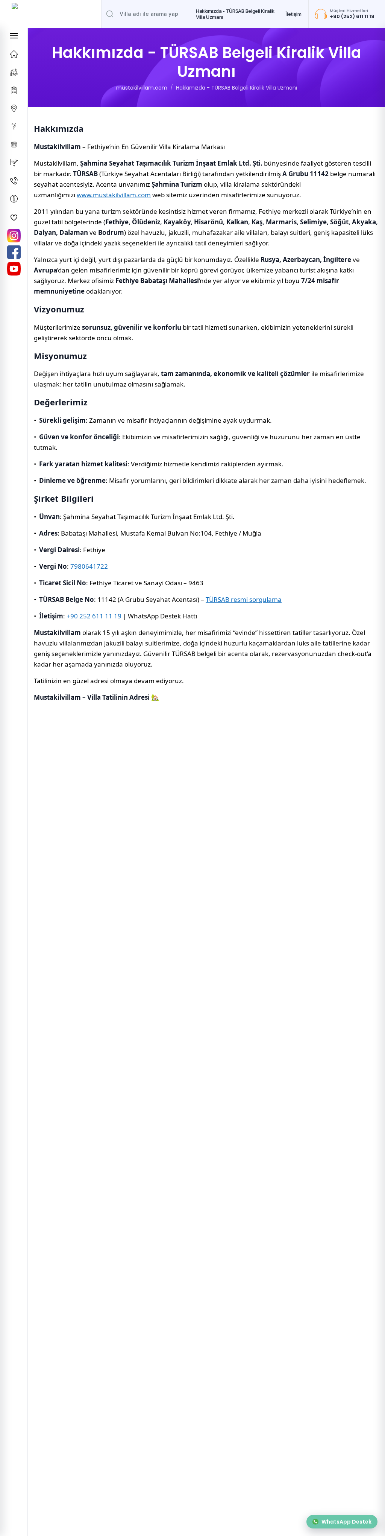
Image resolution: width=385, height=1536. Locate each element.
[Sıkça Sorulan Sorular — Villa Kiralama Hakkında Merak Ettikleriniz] (13, 126)
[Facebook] (14, 252)
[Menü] (13, 36)
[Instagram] (14, 235)
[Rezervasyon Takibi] (13, 144)
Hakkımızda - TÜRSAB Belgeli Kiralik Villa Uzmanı (235, 14)
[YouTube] (14, 269)
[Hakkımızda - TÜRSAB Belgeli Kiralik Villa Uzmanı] (13, 198)
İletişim (293, 14)
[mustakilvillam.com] (13, 54)
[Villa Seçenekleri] (13, 90)
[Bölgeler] (13, 108)
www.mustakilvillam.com (114, 194)
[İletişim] (13, 180)
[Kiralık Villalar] (13, 72)
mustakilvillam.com (141, 87)
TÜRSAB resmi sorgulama (244, 599)
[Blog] (13, 162)
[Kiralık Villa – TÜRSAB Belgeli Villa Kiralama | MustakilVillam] (50, 14)
